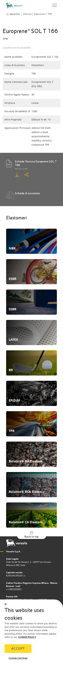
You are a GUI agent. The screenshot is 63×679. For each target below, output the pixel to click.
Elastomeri (39, 14)
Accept (18, 648)
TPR (50, 14)
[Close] (5, 604)
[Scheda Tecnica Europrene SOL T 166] (14, 175)
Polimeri (27, 14)
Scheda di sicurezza (27, 193)
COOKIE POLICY (27, 637)
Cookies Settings (18, 658)
